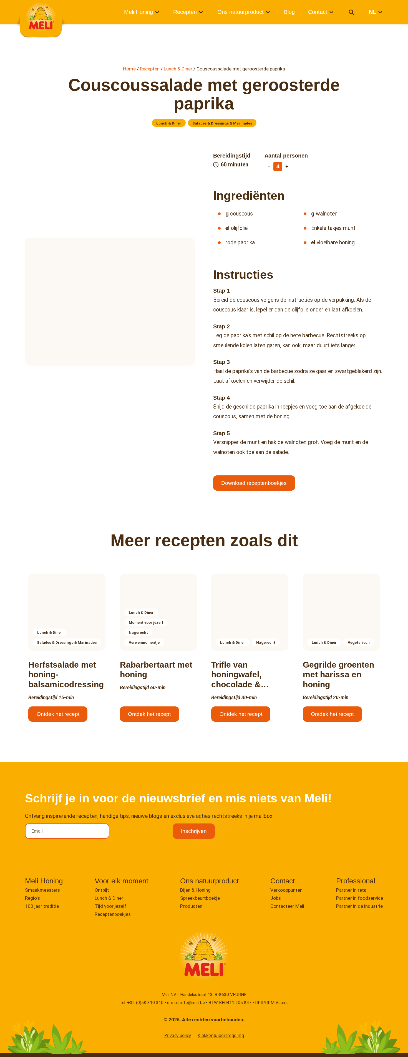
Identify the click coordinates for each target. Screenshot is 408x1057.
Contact (317, 12)
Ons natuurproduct (240, 12)
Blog (289, 12)
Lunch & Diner (178, 69)
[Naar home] (41, 17)
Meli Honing (138, 12)
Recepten (185, 12)
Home (129, 69)
